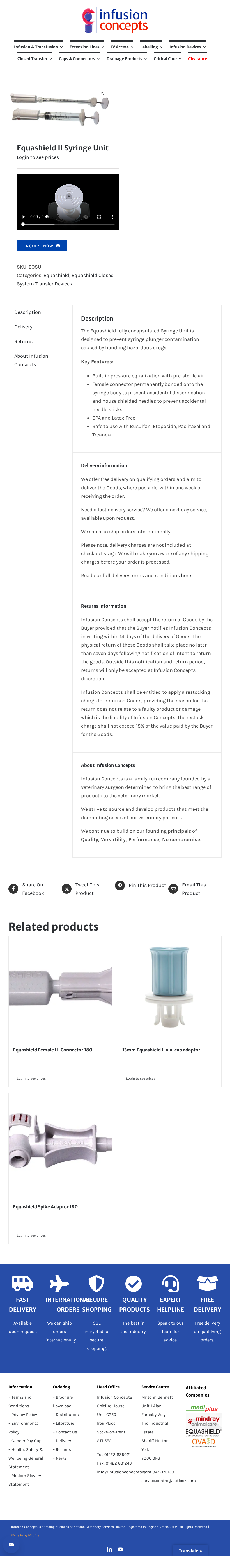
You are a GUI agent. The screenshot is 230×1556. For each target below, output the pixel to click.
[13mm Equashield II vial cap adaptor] (169, 988)
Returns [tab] (23, 341)
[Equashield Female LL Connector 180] (60, 988)
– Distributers (66, 1414)
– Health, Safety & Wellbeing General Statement (25, 1458)
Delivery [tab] (23, 327)
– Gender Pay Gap (25, 1440)
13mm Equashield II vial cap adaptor (161, 1050)
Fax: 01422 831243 (114, 1463)
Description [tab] (27, 312)
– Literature (63, 1423)
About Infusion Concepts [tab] (31, 360)
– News (59, 1458)
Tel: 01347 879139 (157, 1471)
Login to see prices (38, 157)
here (186, 575)
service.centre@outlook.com (168, 1480)
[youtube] (120, 1549)
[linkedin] (109, 1549)
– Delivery (62, 1440)
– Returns (62, 1449)
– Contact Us (65, 1432)
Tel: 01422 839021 (114, 1454)
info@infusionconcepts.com (124, 1471)
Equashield (56, 275)
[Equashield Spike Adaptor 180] (60, 1145)
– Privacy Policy (22, 1414)
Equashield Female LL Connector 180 (52, 1050)
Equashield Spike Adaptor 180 (45, 1207)
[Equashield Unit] (59, 107)
